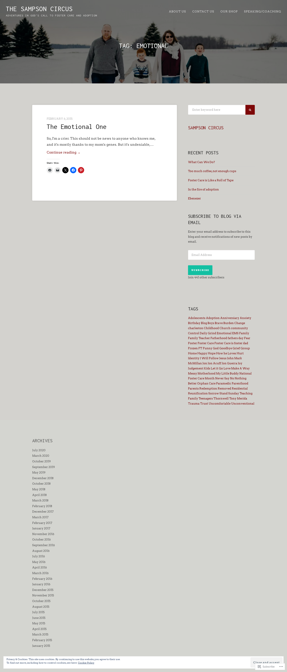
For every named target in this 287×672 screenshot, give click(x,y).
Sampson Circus (206, 127)
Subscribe (200, 270)
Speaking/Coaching (262, 11)
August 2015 (40, 607)
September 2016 (43, 545)
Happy (202, 353)
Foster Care (206, 343)
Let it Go (217, 368)
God (216, 348)
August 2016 (41, 551)
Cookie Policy (86, 662)
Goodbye (225, 348)
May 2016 (38, 562)
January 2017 (41, 528)
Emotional (224, 333)
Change (239, 323)
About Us (177, 11)
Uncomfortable (220, 403)
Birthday (194, 323)
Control (193, 333)
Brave (219, 323)
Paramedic (223, 383)
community (239, 328)
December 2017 (43, 511)
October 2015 (41, 601)
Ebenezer (194, 198)
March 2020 (40, 456)
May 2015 (38, 623)
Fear (247, 338)
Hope (212, 353)
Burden (228, 323)
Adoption (213, 318)
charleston (195, 328)
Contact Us (203, 11)
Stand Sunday (229, 393)
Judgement (195, 368)
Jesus (222, 358)
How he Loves (226, 353)
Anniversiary (229, 318)
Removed (224, 388)
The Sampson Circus (39, 9)
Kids (207, 368)
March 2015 (40, 634)
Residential (240, 388)
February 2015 (42, 640)
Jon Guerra (229, 363)
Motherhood (207, 373)
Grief (236, 348)
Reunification (198, 393)
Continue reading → (63, 152)
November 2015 (43, 595)
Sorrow (213, 393)
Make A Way (240, 368)
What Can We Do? (201, 162)
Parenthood (240, 383)
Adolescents (196, 318)
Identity (193, 358)
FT (200, 348)
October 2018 (41, 483)
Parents (193, 388)
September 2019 (43, 467)
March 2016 (40, 573)
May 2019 (38, 472)
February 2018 (42, 506)
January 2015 (41, 646)
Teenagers (206, 398)
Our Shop (229, 11)
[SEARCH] (250, 110)
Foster (192, 343)
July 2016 (38, 556)
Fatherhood (218, 338)
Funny (207, 348)
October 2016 (41, 539)
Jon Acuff (214, 363)
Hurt (240, 353)
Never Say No (224, 378)
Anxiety (245, 318)
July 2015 (38, 612)
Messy (192, 373)
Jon (204, 363)
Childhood (211, 328)
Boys (211, 323)
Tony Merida (238, 398)
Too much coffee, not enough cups (212, 171)
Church (224, 328)
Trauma (194, 403)
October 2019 (41, 461)
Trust (204, 403)
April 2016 (39, 567)
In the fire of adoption (203, 189)
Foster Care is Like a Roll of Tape (211, 180)
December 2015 (42, 590)
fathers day (235, 338)
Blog (204, 323)
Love (227, 368)
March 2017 (40, 517)
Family (244, 333)
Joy (240, 363)
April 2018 (39, 495)
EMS (235, 333)
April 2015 (39, 629)
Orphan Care (206, 383)
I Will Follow (209, 358)
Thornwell (221, 398)
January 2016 (41, 584)
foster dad (241, 343)
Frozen (193, 348)
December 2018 (42, 478)
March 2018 (40, 500)
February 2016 (42, 579)
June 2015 (38, 618)
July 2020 (38, 450)
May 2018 (38, 489)
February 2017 (42, 523)
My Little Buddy (227, 373)
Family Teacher (199, 338)
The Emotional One (76, 126)
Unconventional (242, 403)
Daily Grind (208, 333)
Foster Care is (224, 343)
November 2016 (43, 534)
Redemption (208, 388)
